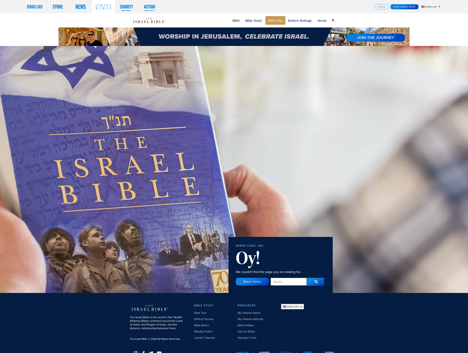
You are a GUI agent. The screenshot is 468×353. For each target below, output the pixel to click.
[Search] (315, 282)
